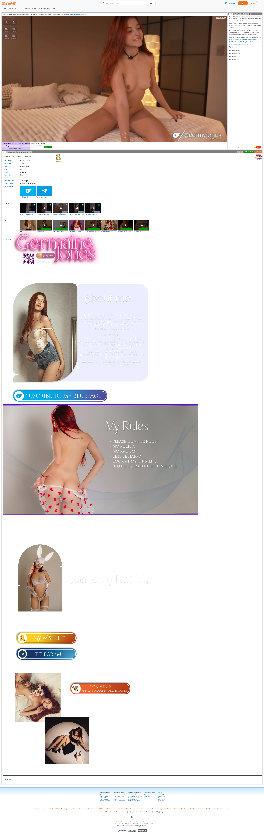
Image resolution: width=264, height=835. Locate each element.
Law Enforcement (139, 809)
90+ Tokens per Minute (134, 800)
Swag (227, 809)
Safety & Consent (40, 809)
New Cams (147, 796)
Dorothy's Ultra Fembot (252, 42)
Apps (194, 809)
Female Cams (161, 796)
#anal (71, 14)
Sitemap (221, 809)
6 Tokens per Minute (133, 795)
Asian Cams (116, 799)
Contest (200, 809)
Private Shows (148, 795)
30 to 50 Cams (104, 799)
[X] (132, 817)
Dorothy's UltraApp (240, 42)
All (151, 3)
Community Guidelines (88, 809)
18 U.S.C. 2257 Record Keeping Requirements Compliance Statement (132, 821)
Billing (176, 809)
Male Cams (160, 798)
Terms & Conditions (54, 809)
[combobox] (125, 3)
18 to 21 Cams (104, 796)
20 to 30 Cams (104, 798)
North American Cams (119, 795)
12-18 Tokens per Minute (135, 796)
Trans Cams (161, 800)
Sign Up (242, 3)
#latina (80, 14)
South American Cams (119, 800)
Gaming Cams (147, 798)
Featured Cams (162, 795)
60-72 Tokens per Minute (135, 799)
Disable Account (186, 809)
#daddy (67, 14)
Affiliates (208, 809)
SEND (258, 147)
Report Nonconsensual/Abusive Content (159, 809)
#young (75, 14)
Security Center (127, 809)
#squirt (84, 14)
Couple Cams (161, 799)
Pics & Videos (11, 152)
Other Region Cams (118, 796)
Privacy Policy (67, 809)
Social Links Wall (248, 39)
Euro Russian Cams (118, 798)
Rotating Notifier (247, 44)
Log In (253, 3)
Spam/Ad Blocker (238, 39)
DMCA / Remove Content (104, 809)
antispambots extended (235, 44)
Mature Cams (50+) (105, 800)
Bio (4, 152)
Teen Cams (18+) (105, 795)
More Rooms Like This (24, 152)
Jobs (214, 809)
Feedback (117, 809)
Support (75, 809)
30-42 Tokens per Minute (135, 798)
